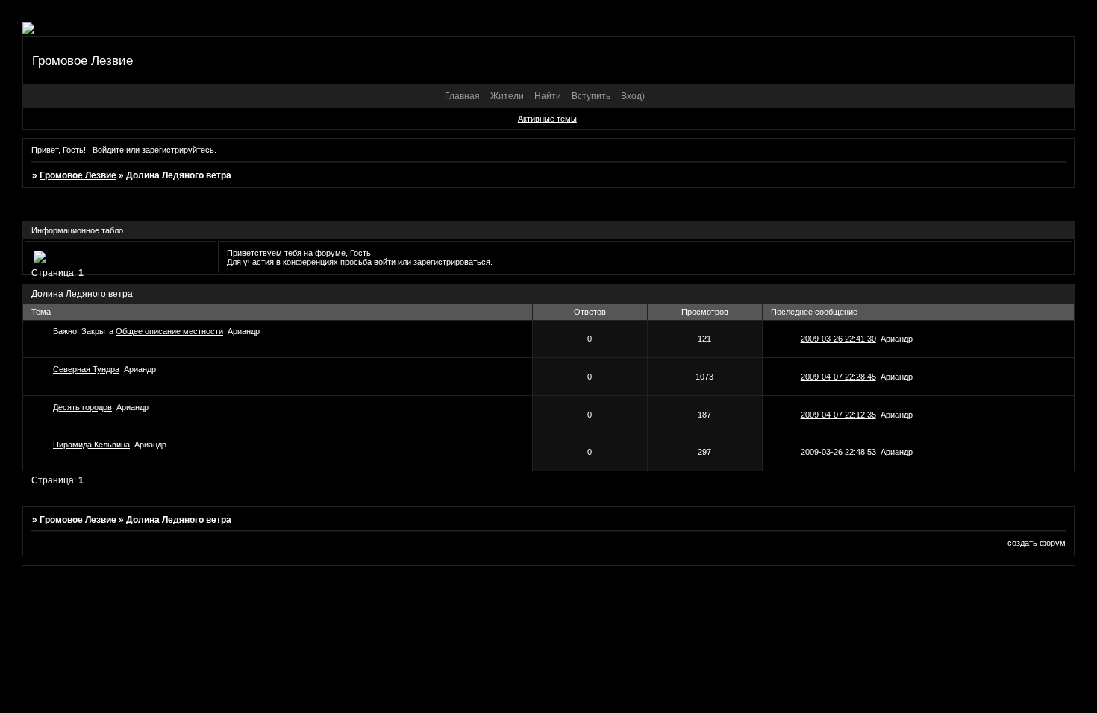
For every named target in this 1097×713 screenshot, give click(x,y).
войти (385, 261)
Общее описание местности (169, 331)
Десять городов (82, 407)
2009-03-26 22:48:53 (838, 451)
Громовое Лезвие (78, 175)
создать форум (1036, 542)
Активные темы (547, 118)
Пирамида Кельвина (91, 444)
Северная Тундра (86, 369)
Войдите (108, 149)
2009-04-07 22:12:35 (838, 414)
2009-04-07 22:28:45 (838, 376)
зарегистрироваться (451, 261)
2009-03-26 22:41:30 (838, 338)
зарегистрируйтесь (178, 149)
